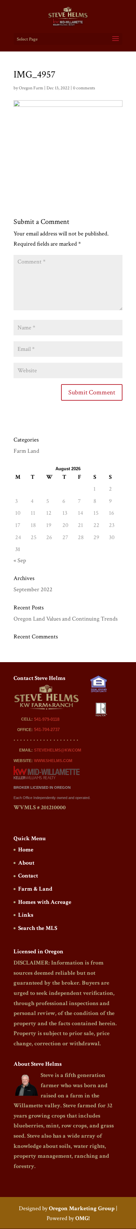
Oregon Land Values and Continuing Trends (66, 619)
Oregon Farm (31, 88)
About (26, 863)
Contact (28, 875)
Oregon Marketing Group (82, 1208)
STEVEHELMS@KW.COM (57, 750)
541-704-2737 (47, 729)
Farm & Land (35, 889)
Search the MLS (37, 928)
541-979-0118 (46, 719)
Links (25, 915)
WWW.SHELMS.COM (53, 760)
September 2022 (33, 589)
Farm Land (26, 451)
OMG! (82, 1218)
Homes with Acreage (44, 902)
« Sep (20, 560)
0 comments (84, 88)
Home (25, 849)
